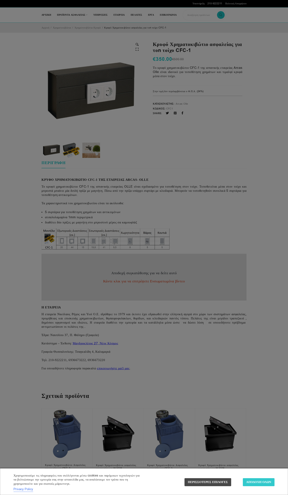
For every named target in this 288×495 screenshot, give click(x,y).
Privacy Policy (23, 489)
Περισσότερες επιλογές (208, 482)
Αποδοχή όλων (258, 482)
